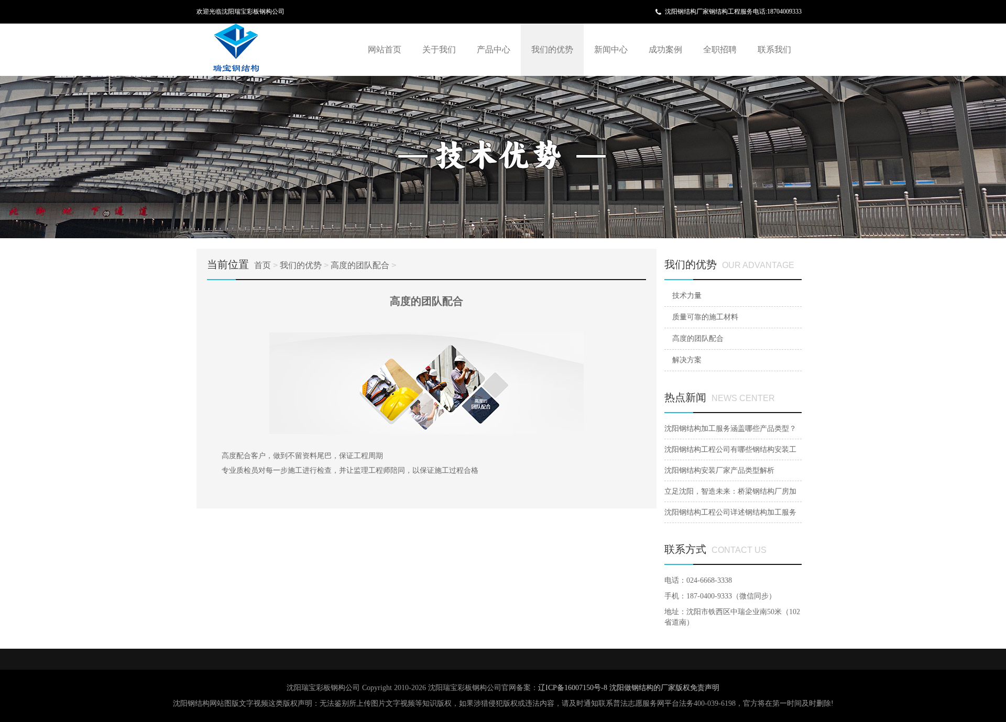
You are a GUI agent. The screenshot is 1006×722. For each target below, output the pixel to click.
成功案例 (665, 49)
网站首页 (384, 49)
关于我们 (439, 49)
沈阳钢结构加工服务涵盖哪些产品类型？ (730, 428)
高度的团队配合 (360, 265)
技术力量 (687, 295)
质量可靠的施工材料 (705, 317)
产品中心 (493, 49)
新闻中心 (611, 49)
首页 (262, 265)
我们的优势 (552, 49)
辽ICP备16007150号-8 (573, 688)
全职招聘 (720, 49)
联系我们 (774, 49)
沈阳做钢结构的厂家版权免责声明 (664, 688)
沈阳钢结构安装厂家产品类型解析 (719, 470)
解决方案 (687, 360)
